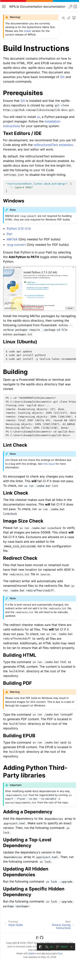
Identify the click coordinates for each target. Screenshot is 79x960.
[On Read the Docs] (37, 938)
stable (27, 30)
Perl (9, 234)
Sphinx (32, 953)
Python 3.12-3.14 (19, 228)
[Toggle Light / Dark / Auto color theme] (70, 6)
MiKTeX (12, 239)
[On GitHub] (41, 938)
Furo (60, 953)
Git (62, 77)
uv (38, 117)
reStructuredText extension (53, 145)
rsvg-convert (16, 245)
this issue (49, 463)
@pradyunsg (48, 953)
